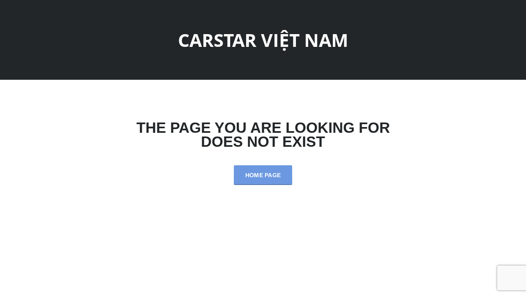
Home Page (263, 175)
